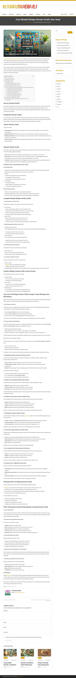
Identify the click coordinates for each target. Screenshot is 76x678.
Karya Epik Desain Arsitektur (63, 45)
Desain (24, 14)
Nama (5, 622)
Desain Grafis (8, 586)
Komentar (6, 610)
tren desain (14, 586)
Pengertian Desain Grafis (10, 79)
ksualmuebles (15, 51)
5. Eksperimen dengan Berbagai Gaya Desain (14, 89)
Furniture (11, 14)
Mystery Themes (20, 676)
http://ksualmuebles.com (20, 592)
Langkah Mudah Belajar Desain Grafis (12, 84)
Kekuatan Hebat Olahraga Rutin (63, 47)
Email (5, 627)
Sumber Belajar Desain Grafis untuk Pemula (13, 86)
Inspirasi (31, 14)
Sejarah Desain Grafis (9, 82)
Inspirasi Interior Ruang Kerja (63, 42)
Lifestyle (38, 14)
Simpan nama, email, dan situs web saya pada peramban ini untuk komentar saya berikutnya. (23, 637)
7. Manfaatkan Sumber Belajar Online (13, 92)
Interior (4, 14)
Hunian (49, 14)
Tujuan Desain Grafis (9, 80)
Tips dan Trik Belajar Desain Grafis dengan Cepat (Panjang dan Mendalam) (19, 87)
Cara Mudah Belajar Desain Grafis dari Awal (21, 54)
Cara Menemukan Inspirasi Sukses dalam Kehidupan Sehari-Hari (41, 600)
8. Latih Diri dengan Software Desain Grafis (14, 93)
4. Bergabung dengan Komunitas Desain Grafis (14, 88)
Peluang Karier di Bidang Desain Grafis (12, 97)
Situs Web (6, 632)
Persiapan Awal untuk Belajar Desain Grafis (14, 83)
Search (71, 14)
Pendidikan (59, 101)
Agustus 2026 (60, 73)
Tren (44, 14)
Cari (56, 30)
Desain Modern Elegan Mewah (10, 599)
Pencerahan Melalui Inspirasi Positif (64, 53)
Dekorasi (18, 14)
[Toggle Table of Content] (32, 76)
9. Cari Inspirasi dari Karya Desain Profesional (14, 94)
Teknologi (59, 104)
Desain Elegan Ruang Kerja (63, 50)
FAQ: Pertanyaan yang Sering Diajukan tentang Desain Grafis (16, 98)
